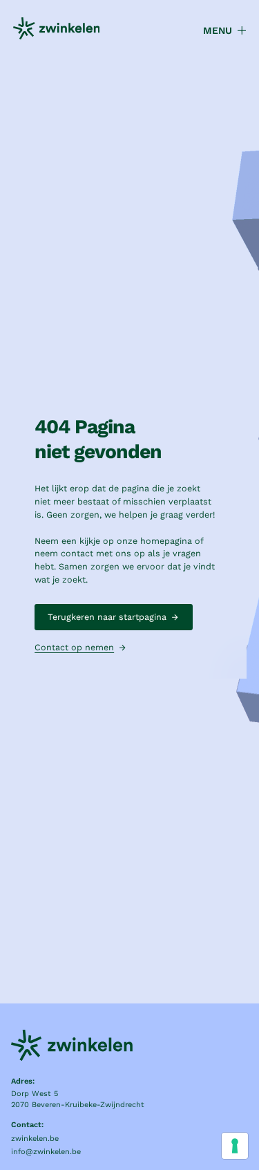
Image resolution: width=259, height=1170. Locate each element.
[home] (56, 30)
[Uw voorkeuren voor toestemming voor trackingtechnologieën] (235, 1146)
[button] (218, 30)
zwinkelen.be (35, 1138)
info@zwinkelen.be (46, 1151)
